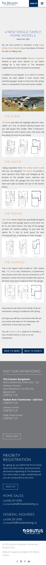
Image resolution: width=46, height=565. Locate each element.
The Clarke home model (33, 168)
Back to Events (33, 351)
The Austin (27, 171)
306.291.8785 (14, 500)
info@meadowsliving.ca (24, 522)
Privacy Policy (8, 547)
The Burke (6, 122)
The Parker (6, 219)
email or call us (15, 331)
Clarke (27, 75)
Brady (36, 75)
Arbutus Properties (35, 58)
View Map (12, 436)
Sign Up (33, 3)
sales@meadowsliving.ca (24, 504)
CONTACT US (10, 395)
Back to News (12, 351)
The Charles (11, 271)
